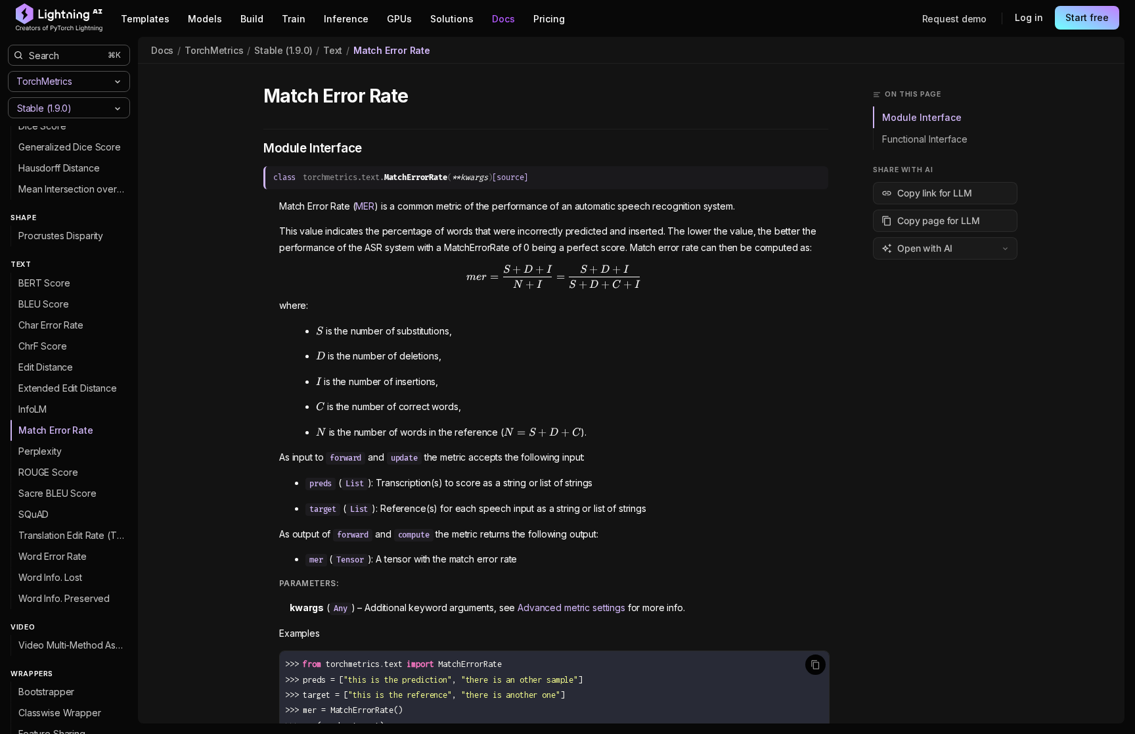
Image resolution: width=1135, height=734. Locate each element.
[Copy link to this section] (423, 96)
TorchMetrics (214, 50)
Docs (162, 50)
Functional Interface (925, 139)
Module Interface (922, 117)
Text (332, 50)
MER (364, 206)
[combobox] (58, 107)
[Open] (118, 108)
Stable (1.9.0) (283, 50)
